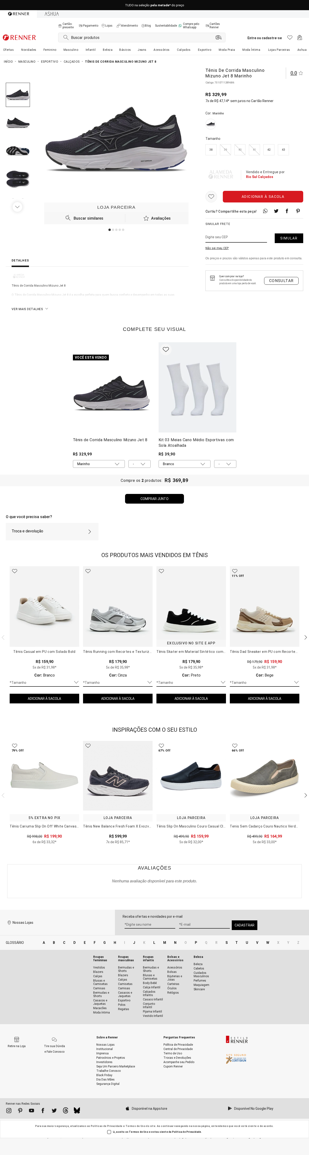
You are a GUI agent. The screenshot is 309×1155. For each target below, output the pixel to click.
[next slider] (2, 636)
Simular (289, 238)
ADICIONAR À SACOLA (44, 698)
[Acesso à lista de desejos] (290, 39)
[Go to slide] (109, 230)
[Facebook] (43, 1111)
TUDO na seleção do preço (154, 5)
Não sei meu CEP (217, 248)
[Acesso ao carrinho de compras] (300, 39)
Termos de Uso (136, 1126)
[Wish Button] (211, 196)
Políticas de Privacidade (107, 1126)
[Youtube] (31, 1111)
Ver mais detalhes (27, 309)
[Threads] (66, 1112)
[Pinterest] (20, 1111)
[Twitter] (54, 1111)
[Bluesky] (77, 1112)
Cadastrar (244, 925)
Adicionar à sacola (263, 196)
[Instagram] (9, 1111)
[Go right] (18, 207)
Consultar (281, 280)
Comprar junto (154, 499)
